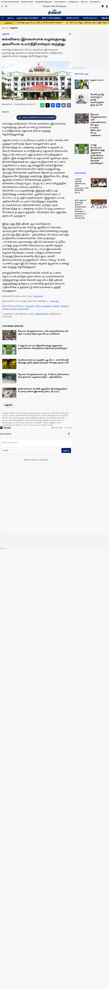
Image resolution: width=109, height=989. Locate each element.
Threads (5, 309)
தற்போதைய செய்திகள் (28, 18)
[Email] (63, 105)
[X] (47, 105)
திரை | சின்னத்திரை (51, 18)
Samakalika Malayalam (43, 2)
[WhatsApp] (42, 105)
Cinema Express (60, 2)
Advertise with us (78, 67)
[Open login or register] (107, 6)
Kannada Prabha (27, 2)
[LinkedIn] (58, 105)
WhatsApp (54, 301)
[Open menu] (2, 6)
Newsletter (38, 296)
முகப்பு (10, 18)
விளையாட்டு (72, 18)
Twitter (38, 306)
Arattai (13, 309)
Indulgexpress (73, 2)
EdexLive (84, 2)
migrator (5, 112)
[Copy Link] (69, 105)
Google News (23, 309)
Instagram (46, 306)
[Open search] (6, 6)
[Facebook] (53, 105)
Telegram (64, 306)
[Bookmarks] (102, 6)
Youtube (55, 306)
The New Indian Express (10, 2)
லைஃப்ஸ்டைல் (90, 18)
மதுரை (6, 34)
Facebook (29, 306)
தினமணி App (41, 314)
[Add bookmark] (70, 34)
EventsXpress (95, 2)
